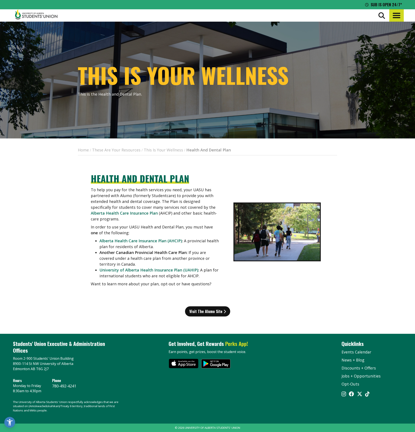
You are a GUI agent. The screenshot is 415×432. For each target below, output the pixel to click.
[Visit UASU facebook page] (351, 394)
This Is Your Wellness (163, 150)
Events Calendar (356, 352)
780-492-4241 (64, 386)
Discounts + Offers (359, 368)
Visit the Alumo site (206, 311)
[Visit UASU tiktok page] (367, 394)
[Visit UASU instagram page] (344, 394)
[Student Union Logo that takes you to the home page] (36, 15)
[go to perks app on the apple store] (184, 364)
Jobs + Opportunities (361, 376)
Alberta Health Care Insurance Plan (124, 213)
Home (83, 150)
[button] (396, 15)
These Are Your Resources (116, 150)
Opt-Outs (350, 384)
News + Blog (353, 360)
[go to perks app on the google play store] (216, 364)
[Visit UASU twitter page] (359, 394)
